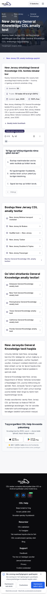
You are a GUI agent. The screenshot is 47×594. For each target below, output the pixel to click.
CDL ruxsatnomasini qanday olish (23, 538)
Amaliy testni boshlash (16, 123)
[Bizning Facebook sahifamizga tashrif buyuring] (23, 495)
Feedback (23, 553)
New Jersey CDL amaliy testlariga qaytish (23, 58)
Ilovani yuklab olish (23, 512)
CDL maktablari (23, 527)
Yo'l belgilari (23, 531)
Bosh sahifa (4, 15)
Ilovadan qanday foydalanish (23, 515)
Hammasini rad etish (9, 585)
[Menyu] (43, 3)
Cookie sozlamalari (23, 568)
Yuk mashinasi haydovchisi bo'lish (23, 534)
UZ (16, 136)
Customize (23, 585)
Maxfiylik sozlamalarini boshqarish (29, 591)
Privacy (23, 564)
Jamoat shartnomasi (23, 561)
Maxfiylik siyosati (11, 591)
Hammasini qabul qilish (38, 585)
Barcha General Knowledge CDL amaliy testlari (20, 260)
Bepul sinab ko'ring (23, 508)
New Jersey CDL (18, 15)
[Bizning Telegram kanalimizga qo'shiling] (17, 495)
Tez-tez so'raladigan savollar (23, 557)
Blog (23, 542)
